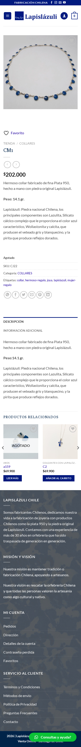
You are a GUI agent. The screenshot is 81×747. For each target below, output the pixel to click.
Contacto (10, 721)
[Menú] (7, 15)
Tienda (9, 143)
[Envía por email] (32, 295)
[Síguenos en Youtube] (64, 2)
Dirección (10, 635)
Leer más (13, 478)
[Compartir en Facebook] (15, 295)
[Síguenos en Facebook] (51, 2)
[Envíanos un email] (60, 2)
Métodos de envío (17, 695)
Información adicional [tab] (23, 330)
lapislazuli (60, 280)
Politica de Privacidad (20, 704)
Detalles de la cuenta (19, 643)
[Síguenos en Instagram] (55, 2)
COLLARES (27, 143)
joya (49, 280)
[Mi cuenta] (64, 15)
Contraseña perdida (18, 652)
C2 (45, 466)
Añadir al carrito (59, 478)
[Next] (78, 457)
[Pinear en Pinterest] (40, 295)
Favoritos (10, 660)
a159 (6, 466)
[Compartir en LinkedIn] (48, 295)
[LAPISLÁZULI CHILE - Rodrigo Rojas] (36, 16)
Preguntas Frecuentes (20, 713)
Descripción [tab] (13, 321)
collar (20, 280)
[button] (52, 737)
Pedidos (9, 626)
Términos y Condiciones (21, 687)
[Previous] (3, 457)
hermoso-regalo (35, 280)
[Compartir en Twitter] (23, 295)
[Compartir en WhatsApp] (7, 295)
